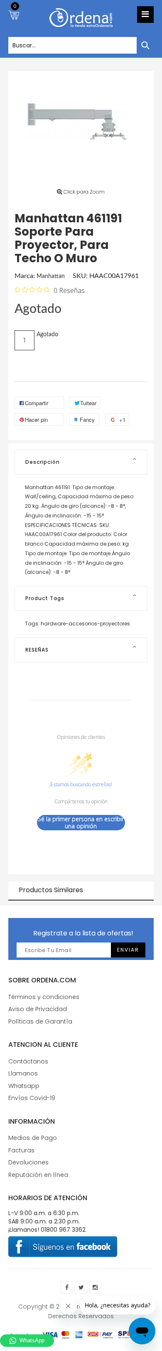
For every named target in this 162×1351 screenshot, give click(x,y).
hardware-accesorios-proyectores (85, 623)
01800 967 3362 (63, 1229)
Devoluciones (28, 1162)
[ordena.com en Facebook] (67, 1287)
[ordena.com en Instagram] (95, 1287)
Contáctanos (28, 1061)
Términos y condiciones (43, 997)
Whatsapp (23, 1086)
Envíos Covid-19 (31, 1098)
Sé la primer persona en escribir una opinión (81, 822)
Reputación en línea (38, 1175)
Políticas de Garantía (40, 1021)
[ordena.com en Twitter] (81, 1287)
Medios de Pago (32, 1138)
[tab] (81, 462)
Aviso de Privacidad (37, 1009)
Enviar (128, 949)
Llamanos (23, 1073)
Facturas (21, 1150)
